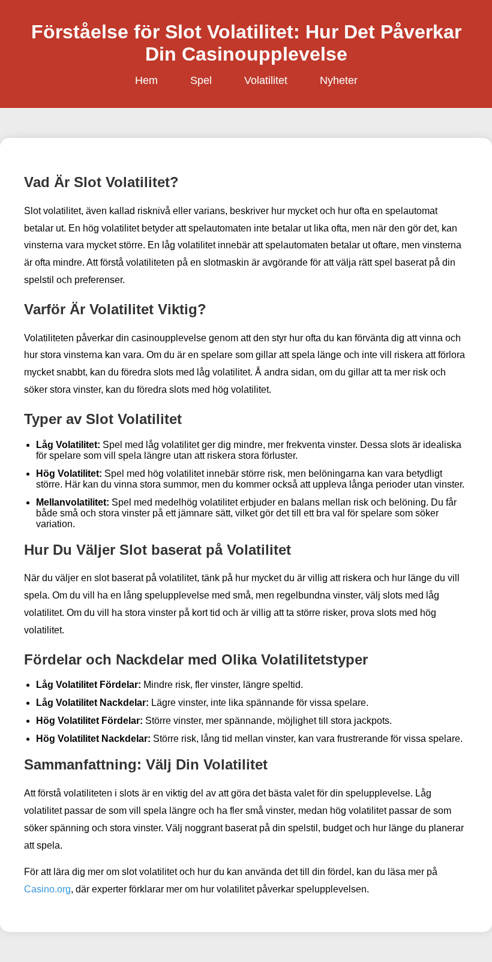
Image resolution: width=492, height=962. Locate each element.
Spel (201, 80)
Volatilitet (265, 80)
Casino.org (47, 889)
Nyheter (339, 80)
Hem (146, 80)
